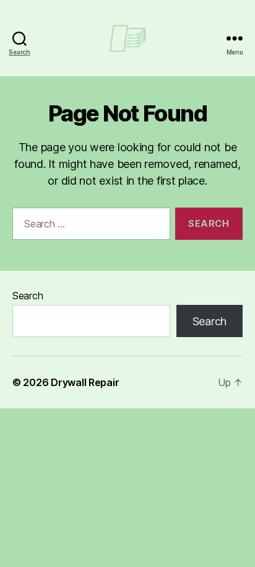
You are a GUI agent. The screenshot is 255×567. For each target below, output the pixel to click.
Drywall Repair (85, 382)
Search (27, 295)
